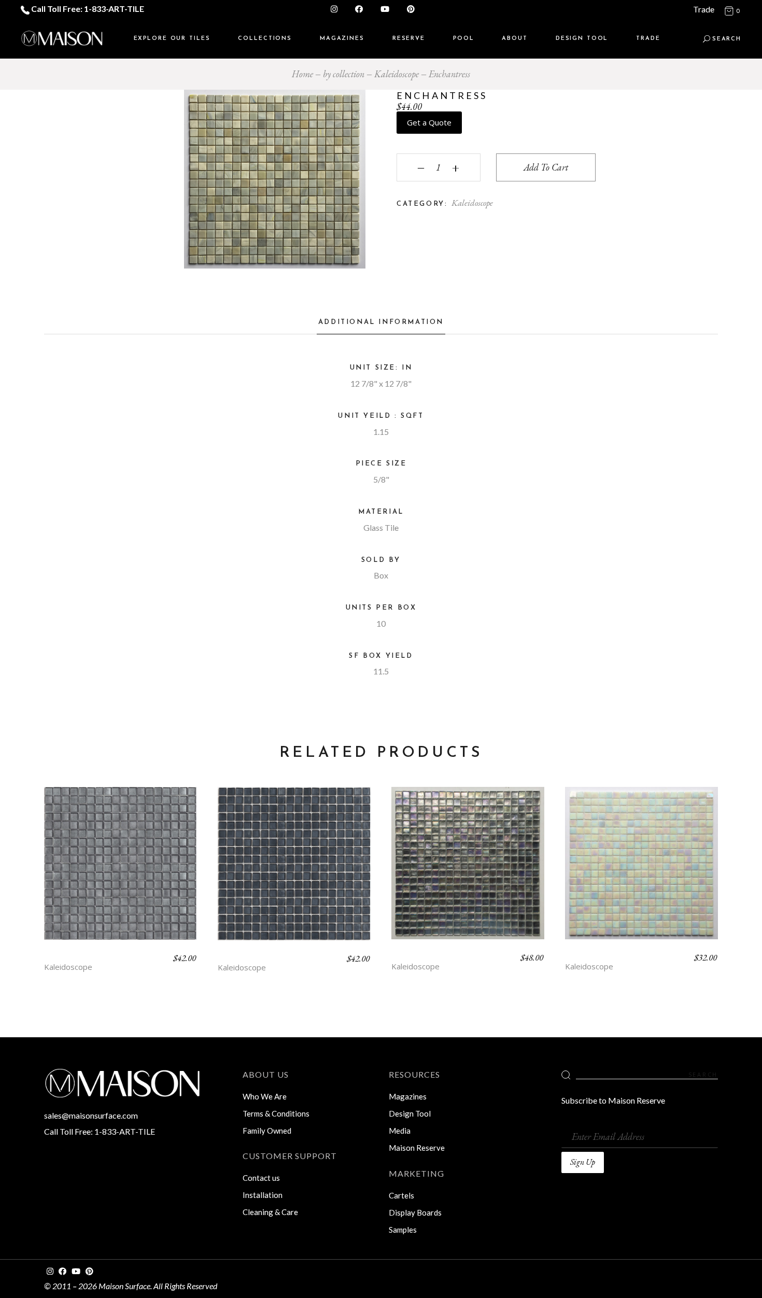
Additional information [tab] (381, 322)
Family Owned (267, 1130)
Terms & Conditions (276, 1113)
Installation (263, 1195)
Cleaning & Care (270, 1212)
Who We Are (265, 1096)
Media (400, 1130)
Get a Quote (429, 122)
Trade (703, 9)
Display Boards (415, 1212)
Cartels (401, 1195)
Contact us (261, 1177)
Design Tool (410, 1113)
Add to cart (546, 167)
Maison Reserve (417, 1147)
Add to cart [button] (120, 871)
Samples (403, 1229)
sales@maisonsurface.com (91, 1115)
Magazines (408, 1096)
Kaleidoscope (472, 202)
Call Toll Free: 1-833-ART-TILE (87, 8)
